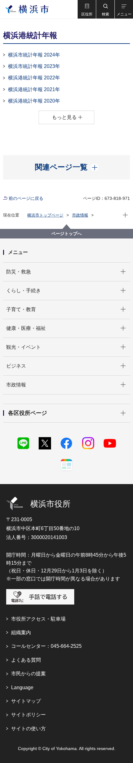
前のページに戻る (26, 198)
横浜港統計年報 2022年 (34, 77)
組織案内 (21, 632)
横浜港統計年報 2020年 (34, 100)
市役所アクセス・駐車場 (38, 619)
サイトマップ (26, 701)
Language (22, 687)
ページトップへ (66, 233)
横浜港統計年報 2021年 (34, 89)
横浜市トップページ (45, 215)
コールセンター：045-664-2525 (46, 646)
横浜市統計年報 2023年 (34, 66)
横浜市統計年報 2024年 (34, 54)
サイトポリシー (28, 714)
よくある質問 (26, 660)
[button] (86, 9)
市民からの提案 (28, 673)
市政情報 (80, 215)
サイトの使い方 (28, 728)
